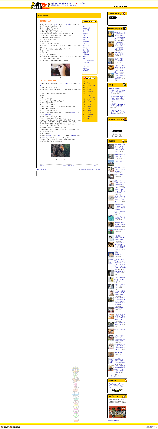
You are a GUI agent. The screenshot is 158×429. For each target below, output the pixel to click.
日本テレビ (90, 116)
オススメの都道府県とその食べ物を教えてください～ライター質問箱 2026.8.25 (119, 369)
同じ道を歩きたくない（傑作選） (119, 59)
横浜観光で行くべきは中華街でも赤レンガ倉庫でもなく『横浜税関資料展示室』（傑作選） (119, 36)
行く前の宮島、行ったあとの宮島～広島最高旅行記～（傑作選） (119, 347)
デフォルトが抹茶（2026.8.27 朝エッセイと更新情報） (117, 112)
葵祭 (84, 58)
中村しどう (61, 135)
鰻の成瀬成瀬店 (118, 308)
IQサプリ (85, 49)
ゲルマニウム (87, 55)
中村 (43, 137)
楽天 (88, 84)
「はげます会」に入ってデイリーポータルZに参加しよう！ (117, 386)
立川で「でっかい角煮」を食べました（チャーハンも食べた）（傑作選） (119, 69)
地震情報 (85, 34)
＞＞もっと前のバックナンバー (117, 376)
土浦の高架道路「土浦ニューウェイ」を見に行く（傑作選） (119, 76)
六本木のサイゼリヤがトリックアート (119, 156)
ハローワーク (91, 99)
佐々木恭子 (90, 114)
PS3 (84, 64)
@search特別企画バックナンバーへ (91, 169)
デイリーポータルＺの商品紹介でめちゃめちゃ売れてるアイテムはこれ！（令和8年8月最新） (119, 209)
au (88, 118)
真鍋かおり (73, 112)
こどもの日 (86, 43)
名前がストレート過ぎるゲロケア (119, 253)
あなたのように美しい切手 (119, 272)
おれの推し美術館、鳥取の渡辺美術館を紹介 (119, 224)
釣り (84, 39)
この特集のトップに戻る (68, 165)
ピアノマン (86, 66)
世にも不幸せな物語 (88, 60)
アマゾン (90, 101)
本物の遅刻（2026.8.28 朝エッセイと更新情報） (117, 105)
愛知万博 (90, 91)
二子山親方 (86, 70)
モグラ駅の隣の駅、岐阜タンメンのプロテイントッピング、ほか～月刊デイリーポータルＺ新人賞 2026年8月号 (120, 264)
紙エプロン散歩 (118, 174)
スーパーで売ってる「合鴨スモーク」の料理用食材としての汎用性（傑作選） (119, 246)
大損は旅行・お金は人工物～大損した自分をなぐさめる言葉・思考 (119, 317)
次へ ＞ (96, 165)
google (89, 89)
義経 (84, 32)
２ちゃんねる (91, 85)
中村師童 (73, 135)
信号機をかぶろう (119, 229)
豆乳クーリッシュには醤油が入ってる (119, 217)
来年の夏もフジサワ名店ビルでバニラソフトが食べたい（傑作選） (119, 190)
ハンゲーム (90, 105)
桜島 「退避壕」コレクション (119, 323)
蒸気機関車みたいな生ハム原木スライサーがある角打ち (119, 361)
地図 (59, 3)
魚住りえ (90, 110)
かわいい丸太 (118, 352)
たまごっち (90, 95)
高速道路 (85, 37)
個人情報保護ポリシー (152, 426)
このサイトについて (70, 3)
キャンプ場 (86, 30)
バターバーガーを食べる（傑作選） (119, 53)
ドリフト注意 (118, 161)
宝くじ (85, 47)
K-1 (84, 36)
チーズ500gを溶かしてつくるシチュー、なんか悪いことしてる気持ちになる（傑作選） (119, 45)
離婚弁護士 (86, 41)
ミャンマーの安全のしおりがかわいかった (119, 279)
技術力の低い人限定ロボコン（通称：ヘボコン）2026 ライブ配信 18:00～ (119, 148)
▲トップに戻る (41, 169)
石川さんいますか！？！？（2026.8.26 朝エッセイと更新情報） (119, 338)
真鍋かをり (48, 114)
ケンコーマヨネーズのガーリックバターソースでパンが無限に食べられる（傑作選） (119, 301)
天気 (56, 3)
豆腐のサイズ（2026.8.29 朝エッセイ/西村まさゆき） (117, 91)
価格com (85, 57)
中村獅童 (67, 24)
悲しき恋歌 (86, 51)
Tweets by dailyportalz (113, 420)
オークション (91, 97)
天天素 (85, 68)
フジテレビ (90, 93)
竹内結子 (56, 24)
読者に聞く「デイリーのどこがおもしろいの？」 (119, 169)
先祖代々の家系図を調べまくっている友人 (119, 286)
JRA (84, 26)
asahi (88, 103)
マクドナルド (87, 45)
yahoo (89, 82)
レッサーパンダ (67, 83)
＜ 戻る (42, 165)
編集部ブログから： (114, 88)
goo (88, 87)
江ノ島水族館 (87, 28)
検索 (53, 3)
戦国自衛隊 (86, 62)
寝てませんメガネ (119, 329)
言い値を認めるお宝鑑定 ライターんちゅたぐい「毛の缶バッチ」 (117, 99)
